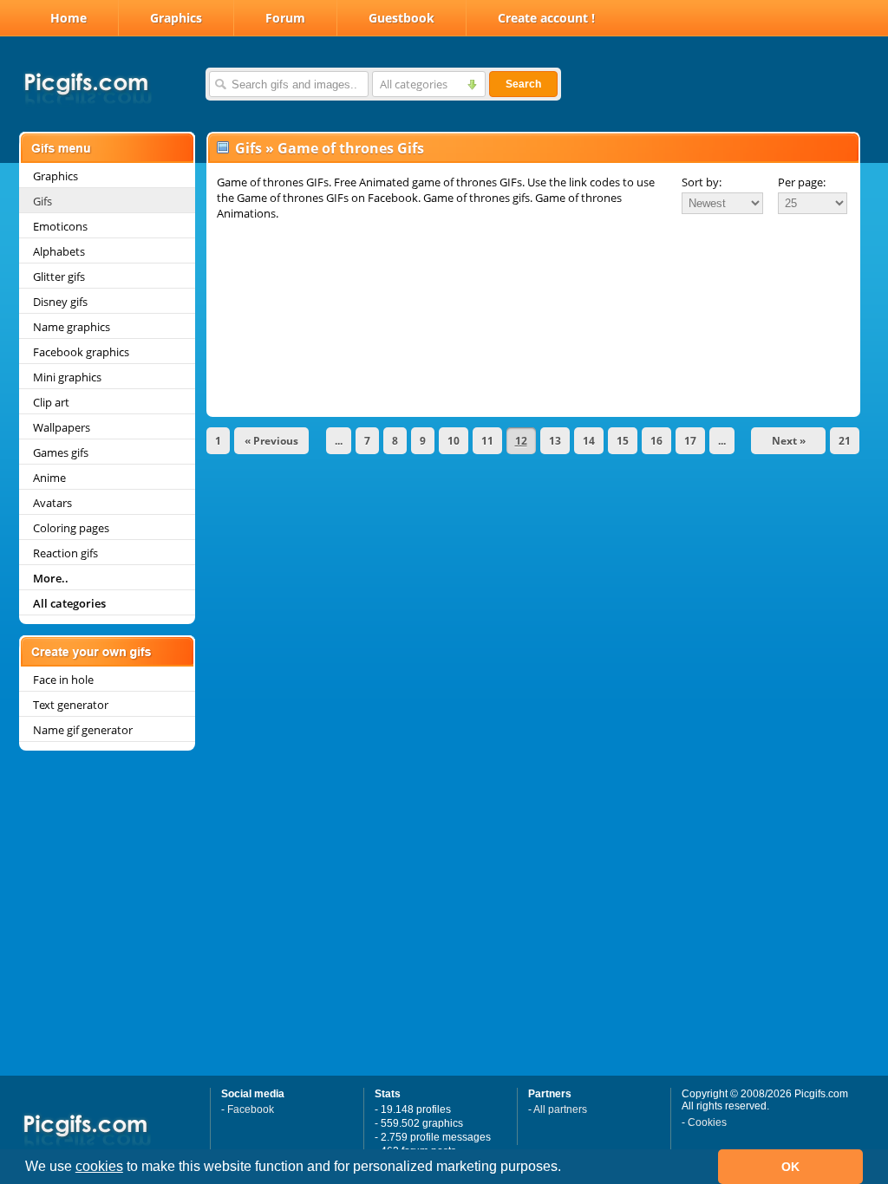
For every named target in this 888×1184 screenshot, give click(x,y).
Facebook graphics (81, 352)
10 (453, 440)
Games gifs (60, 452)
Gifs (42, 201)
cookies (99, 1166)
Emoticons (60, 226)
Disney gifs (60, 301)
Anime (49, 477)
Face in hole (63, 679)
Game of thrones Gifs (351, 148)
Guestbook (401, 18)
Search (523, 84)
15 (623, 440)
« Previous (271, 440)
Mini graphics (67, 377)
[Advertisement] (533, 270)
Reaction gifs (65, 553)
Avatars (52, 503)
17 (690, 440)
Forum (285, 18)
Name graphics (71, 327)
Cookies (707, 1122)
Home (68, 18)
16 (656, 440)
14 (589, 440)
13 (555, 440)
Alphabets (59, 251)
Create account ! (546, 18)
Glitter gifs (59, 276)
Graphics (176, 18)
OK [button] (790, 1167)
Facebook (250, 1109)
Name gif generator (83, 730)
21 (845, 440)
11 (487, 440)
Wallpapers (61, 427)
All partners (560, 1109)
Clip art (51, 402)
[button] (567, 1168)
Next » (789, 440)
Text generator (70, 704)
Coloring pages (71, 528)
